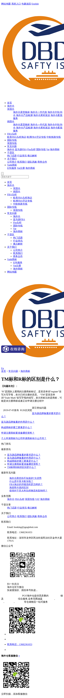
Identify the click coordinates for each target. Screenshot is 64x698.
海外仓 (10, 106)
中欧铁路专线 (53, 137)
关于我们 (12, 158)
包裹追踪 (26, 4)
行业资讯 (22, 155)
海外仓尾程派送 (41, 115)
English (35, 4)
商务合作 (42, 162)
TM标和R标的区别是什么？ (21, 467)
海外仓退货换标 (21, 112)
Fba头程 (31, 149)
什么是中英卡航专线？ (21, 481)
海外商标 (55, 149)
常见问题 (12, 146)
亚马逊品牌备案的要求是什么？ (23, 454)
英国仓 (10, 109)
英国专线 (12, 143)
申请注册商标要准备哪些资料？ (18, 433)
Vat (47, 149)
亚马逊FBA (21, 149)
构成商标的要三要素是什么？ (16, 427)
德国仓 (10, 121)
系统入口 (16, 4)
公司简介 (12, 162)
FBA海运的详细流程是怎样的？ (26, 484)
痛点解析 (32, 155)
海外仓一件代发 (38, 112)
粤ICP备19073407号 (11, 595)
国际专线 (12, 140)
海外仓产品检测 (24, 115)
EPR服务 (11, 168)
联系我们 (22, 162)
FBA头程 (12, 134)
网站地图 (6, 4)
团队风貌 (32, 162)
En (2, 368)
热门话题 (12, 155)
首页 (9, 103)
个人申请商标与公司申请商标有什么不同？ (23, 438)
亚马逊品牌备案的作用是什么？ (18, 422)
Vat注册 (21, 168)
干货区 (10, 152)
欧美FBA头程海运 (16, 137)
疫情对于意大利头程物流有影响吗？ (28, 490)
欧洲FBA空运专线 (36, 137)
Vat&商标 (12, 165)
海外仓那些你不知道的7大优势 (25, 478)
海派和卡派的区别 (18, 487)
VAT (37, 499)
